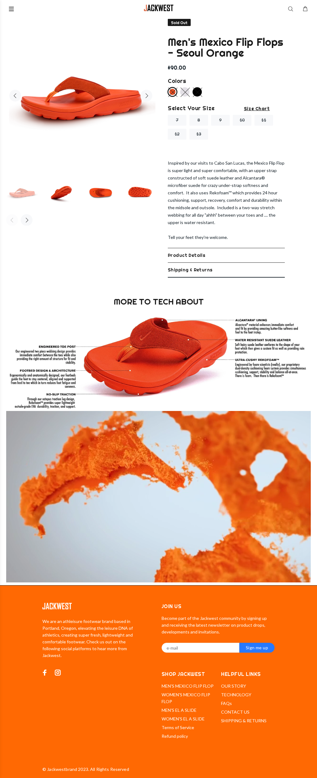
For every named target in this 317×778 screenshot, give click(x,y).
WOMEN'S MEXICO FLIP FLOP (186, 698)
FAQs (226, 703)
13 (198, 133)
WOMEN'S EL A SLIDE (183, 718)
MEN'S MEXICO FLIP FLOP (188, 686)
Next (146, 96)
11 (263, 120)
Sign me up (257, 647)
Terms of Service (178, 727)
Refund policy (175, 736)
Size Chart (257, 108)
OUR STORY (233, 686)
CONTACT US (235, 712)
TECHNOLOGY (236, 694)
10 (242, 120)
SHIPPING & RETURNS (244, 720)
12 (177, 133)
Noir (197, 92)
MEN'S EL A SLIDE (179, 710)
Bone (184, 92)
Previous (15, 96)
